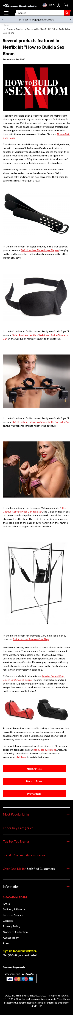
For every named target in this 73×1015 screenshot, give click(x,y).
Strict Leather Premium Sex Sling (31, 639)
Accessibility (11, 937)
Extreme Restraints (24, 995)
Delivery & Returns (14, 909)
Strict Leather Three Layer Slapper (40, 250)
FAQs (6, 903)
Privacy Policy (11, 926)
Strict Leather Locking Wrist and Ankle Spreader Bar (40, 421)
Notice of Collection (15, 932)
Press (6, 943)
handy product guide (44, 749)
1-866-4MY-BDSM (15, 897)
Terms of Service (13, 915)
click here (21, 757)
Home (6, 24)
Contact (8, 920)
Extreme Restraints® (29, 1002)
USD (46, 5)
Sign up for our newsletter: (20, 951)
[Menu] (6, 12)
